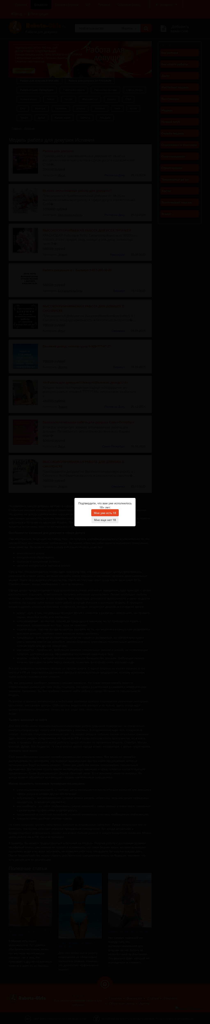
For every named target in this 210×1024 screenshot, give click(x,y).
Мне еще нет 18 (105, 520)
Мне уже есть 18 (105, 513)
